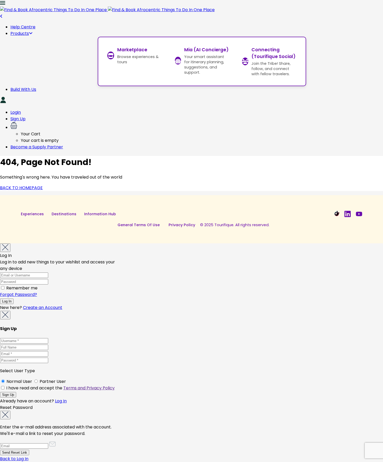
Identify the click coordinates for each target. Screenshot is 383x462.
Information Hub (100, 214)
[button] (196, 126)
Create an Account (42, 308)
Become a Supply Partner (36, 147)
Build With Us (23, 89)
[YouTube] (359, 214)
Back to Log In (14, 459)
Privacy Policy (182, 224)
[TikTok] (336, 214)
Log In (61, 401)
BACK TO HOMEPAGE (21, 188)
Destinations (64, 214)
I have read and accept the (60, 388)
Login (15, 112)
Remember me (21, 288)
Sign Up (18, 119)
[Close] (5, 247)
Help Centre (22, 27)
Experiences (32, 214)
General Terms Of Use (139, 224)
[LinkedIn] (347, 214)
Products (19, 33)
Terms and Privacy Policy (89, 388)
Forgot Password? (18, 295)
